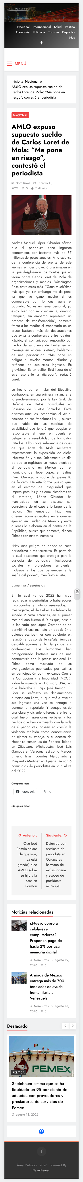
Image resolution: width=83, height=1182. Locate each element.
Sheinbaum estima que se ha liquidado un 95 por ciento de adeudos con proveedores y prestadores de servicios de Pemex (39, 1096)
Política (70, 27)
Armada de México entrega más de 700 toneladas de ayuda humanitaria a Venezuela (47, 986)
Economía (22, 32)
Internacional (42, 27)
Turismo (53, 32)
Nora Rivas (22, 183)
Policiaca (39, 32)
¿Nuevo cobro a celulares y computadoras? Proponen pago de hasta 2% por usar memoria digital (46, 937)
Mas (72, 37)
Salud (58, 27)
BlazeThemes (41, 1170)
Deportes (68, 32)
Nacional (23, 27)
